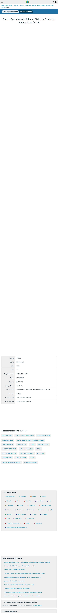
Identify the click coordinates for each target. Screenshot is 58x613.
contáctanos (38, 605)
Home (2, 5)
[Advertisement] (29, 35)
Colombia (28, 501)
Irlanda (42, 510)
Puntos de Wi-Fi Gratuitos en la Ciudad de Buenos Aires (19, 566)
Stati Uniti (39, 523)
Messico (9, 514)
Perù (8, 518)
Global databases (10, 496)
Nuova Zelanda (22, 514)
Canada (9, 501)
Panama (34, 514)
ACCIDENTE (40, 453)
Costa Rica (40, 501)
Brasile (44, 496)
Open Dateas (9, 5)
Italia (51, 510)
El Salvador (32, 505)
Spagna (28, 523)
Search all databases (26, 11)
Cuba (50, 501)
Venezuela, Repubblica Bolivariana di (17, 527)
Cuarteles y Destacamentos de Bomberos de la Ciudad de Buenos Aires (24, 573)
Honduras (31, 510)
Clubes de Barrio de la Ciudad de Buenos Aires (17, 588)
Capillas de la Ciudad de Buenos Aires (14, 569)
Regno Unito (30, 518)
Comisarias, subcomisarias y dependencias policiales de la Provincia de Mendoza (27, 562)
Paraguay (44, 514)
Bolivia (34, 496)
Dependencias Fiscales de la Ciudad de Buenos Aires (19, 585)
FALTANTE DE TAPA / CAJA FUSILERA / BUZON (30, 440)
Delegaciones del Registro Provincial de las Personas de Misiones (22, 577)
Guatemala (20, 510)
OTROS (32, 444)
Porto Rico (18, 518)
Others (21, 5)
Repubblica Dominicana (13, 523)
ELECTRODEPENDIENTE (9, 449)
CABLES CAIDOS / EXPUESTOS (25, 435)
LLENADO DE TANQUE (43, 435)
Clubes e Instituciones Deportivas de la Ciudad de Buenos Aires (22, 596)
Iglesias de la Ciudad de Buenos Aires (14, 581)
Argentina (15, 5)
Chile (18, 501)
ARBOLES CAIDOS (7, 440)
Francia (9, 510)
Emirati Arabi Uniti (46, 505)
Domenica (10, 505)
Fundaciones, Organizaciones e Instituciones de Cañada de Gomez (23, 592)
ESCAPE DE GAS (7, 435)
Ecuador (20, 505)
